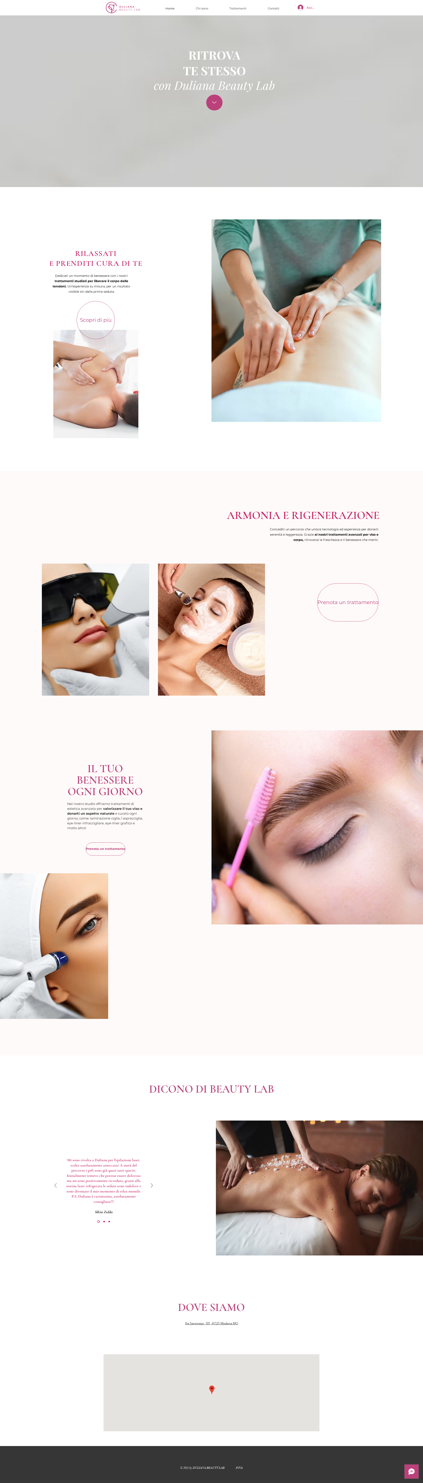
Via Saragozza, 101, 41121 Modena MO (211, 1323)
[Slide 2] (103, 1221)
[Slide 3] (109, 1221)
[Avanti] (152, 1185)
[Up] (214, 102)
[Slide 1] (98, 1221)
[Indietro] (55, 1185)
